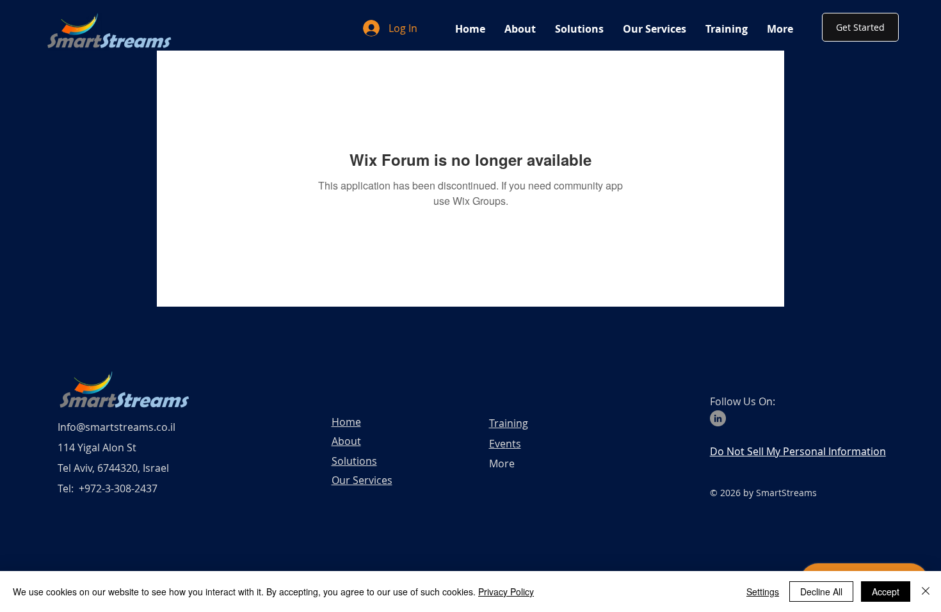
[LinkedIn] (718, 418)
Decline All (821, 591)
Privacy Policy (506, 591)
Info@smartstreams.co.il (116, 427)
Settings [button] (762, 591)
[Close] (925, 591)
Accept (885, 591)
